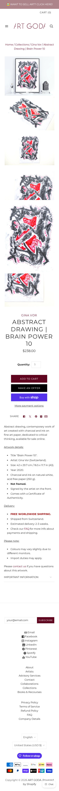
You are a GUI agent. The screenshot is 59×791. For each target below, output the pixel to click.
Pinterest (31, 648)
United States (28, 745)
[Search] (51, 26)
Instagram (31, 640)
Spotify (31, 652)
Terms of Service (29, 706)
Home (9, 44)
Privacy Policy (29, 702)
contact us (19, 566)
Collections (22, 44)
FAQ (26, 528)
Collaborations (29, 683)
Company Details (29, 718)
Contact (30, 679)
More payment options (29, 405)
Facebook (30, 636)
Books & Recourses (29, 692)
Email (31, 632)
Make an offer (29, 388)
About (30, 667)
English (28, 737)
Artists (29, 671)
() (45, 12)
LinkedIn (31, 644)
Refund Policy (29, 710)
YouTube (31, 657)
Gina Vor (36, 44)
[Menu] (6, 26)
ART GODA (34, 780)
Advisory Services (29, 675)
